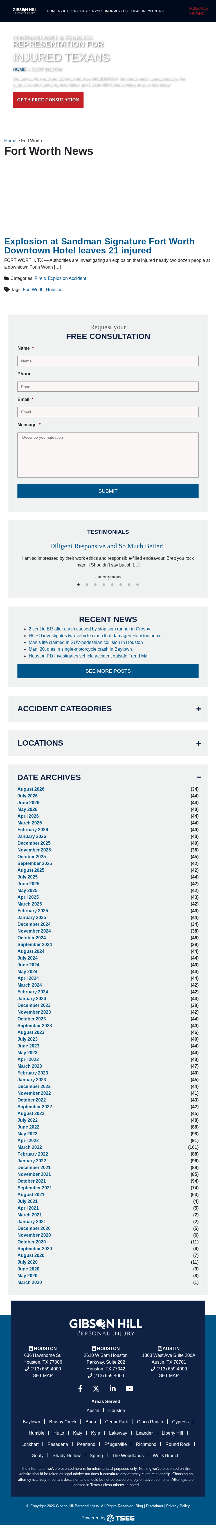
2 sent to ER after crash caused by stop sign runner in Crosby (90, 629)
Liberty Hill (172, 1433)
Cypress (180, 1421)
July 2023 (27, 1039)
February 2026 (32, 829)
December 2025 (34, 843)
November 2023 (34, 1012)
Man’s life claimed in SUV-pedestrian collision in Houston (87, 642)
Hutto (58, 1433)
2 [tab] (87, 585)
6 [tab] (120, 585)
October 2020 (31, 1241)
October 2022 (31, 1100)
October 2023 (31, 1018)
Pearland (86, 1444)
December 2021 (34, 1167)
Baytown (31, 1421)
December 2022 (34, 1086)
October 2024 (31, 937)
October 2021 (31, 1181)
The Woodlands (128, 1455)
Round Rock (177, 1444)
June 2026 (28, 802)
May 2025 (27, 890)
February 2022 (32, 1154)
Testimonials (107, 11)
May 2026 (27, 809)
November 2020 (34, 1235)
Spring (96, 1455)
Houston (54, 289)
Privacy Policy (178, 1506)
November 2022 (34, 1093)
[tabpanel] (108, 559)
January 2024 (31, 998)
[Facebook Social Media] (80, 1388)
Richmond (146, 1444)
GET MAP (43, 1375)
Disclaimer (154, 1506)
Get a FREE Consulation (48, 99)
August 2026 (30, 789)
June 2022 (28, 1127)
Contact (157, 11)
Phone (24, 373)
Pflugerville (115, 1444)
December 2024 (34, 924)
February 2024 (32, 991)
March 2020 (29, 1282)
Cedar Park (116, 1421)
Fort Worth (33, 289)
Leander (144, 1433)
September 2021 (34, 1187)
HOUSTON (108, 1348)
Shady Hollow (67, 1455)
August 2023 (30, 1032)
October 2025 (31, 856)
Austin (93, 1410)
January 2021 (31, 1221)
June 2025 (28, 883)
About (63, 11)
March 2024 (29, 985)
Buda (91, 1421)
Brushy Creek (62, 1421)
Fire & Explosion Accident (60, 278)
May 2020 (27, 1275)
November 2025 (34, 850)
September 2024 (34, 944)
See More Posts (108, 671)
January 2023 (31, 1079)
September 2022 (34, 1106)
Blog (124, 11)
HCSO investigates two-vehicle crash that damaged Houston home (96, 635)
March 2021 (29, 1214)
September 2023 (34, 1025)
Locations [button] (138, 11)
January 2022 (31, 1160)
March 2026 (29, 823)
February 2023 (32, 1073)
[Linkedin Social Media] (112, 1388)
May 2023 (27, 1052)
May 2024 (27, 971)
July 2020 (27, 1262)
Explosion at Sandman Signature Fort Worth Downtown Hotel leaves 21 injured (99, 245)
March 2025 (29, 904)
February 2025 (32, 910)
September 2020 (34, 1248)
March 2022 (29, 1147)
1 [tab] (78, 585)
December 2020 (34, 1228)
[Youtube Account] (129, 1388)
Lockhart (30, 1444)
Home (52, 11)
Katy (77, 1433)
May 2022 (27, 1133)
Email (25, 399)
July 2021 (27, 1201)
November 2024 (34, 931)
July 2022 (27, 1120)
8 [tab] (137, 585)
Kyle (95, 1433)
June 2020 (28, 1269)
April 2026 (28, 816)
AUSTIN (171, 1348)
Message (28, 424)
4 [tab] (104, 585)
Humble (36, 1433)
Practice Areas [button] (82, 11)
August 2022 (30, 1113)
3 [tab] (95, 585)
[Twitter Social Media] (96, 1388)
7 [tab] (129, 585)
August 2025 (30, 870)
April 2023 (28, 1059)
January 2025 (31, 917)
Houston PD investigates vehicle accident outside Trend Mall (90, 656)
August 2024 (30, 951)
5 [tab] (112, 585)
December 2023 (34, 1005)
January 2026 (31, 836)
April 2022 (28, 1140)
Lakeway (118, 1433)
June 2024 (28, 964)
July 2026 (27, 795)
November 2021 (34, 1174)
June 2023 (28, 1046)
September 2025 (34, 863)
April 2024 (28, 978)
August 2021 (30, 1194)
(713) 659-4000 (45, 1368)
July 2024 (27, 958)
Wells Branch (166, 1455)
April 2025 (28, 897)
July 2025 (27, 877)
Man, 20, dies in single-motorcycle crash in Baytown (81, 649)
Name (25, 348)
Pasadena (58, 1444)
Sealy (38, 1455)
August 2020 (30, 1255)
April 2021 (28, 1208)
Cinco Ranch (150, 1421)
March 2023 (29, 1066)
